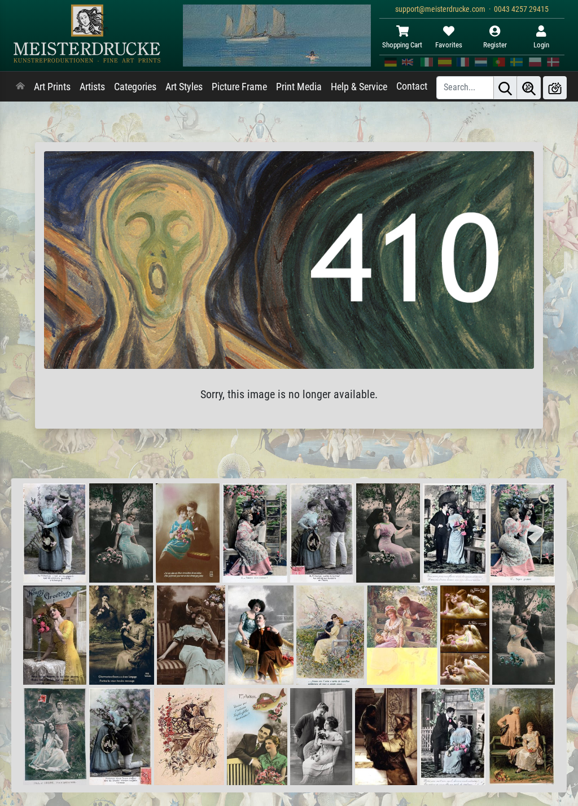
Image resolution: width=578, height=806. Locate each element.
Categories (135, 87)
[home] (20, 87)
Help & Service (359, 87)
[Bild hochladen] (555, 87)
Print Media (299, 87)
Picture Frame (239, 87)
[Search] (505, 87)
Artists (92, 87)
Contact (411, 86)
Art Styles (184, 87)
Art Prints (52, 87)
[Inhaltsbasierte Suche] (529, 87)
